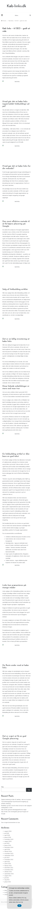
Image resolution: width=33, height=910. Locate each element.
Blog (5, 890)
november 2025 (8, 839)
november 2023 (8, 853)
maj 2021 (7, 879)
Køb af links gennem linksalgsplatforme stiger (13, 809)
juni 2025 (6, 843)
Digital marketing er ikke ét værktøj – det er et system (16, 799)
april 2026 (7, 835)
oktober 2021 (8, 871)
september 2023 (9, 855)
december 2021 (8, 867)
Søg (2, 787)
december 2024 (8, 847)
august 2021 (7, 875)
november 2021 (8, 869)
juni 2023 (6, 857)
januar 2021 (7, 882)
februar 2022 (8, 865)
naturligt (4, 502)
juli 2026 (6, 833)
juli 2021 (6, 877)
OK (19, 905)
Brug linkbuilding (9, 53)
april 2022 (7, 861)
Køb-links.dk (16, 6)
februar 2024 (8, 851)
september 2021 (9, 873)
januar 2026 (7, 837)
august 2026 (7, 831)
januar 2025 (7, 845)
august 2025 (7, 841)
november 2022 (8, 859)
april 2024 (7, 849)
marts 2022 (7, 863)
